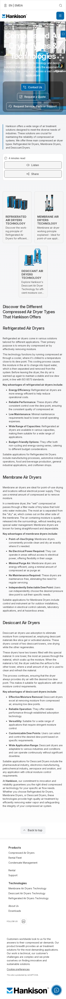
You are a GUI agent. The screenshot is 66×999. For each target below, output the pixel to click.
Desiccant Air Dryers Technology (26, 893)
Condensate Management (22, 862)
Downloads (14, 910)
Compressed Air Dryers (21, 852)
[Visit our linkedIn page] (23, 921)
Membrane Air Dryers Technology (27, 888)
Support (12, 875)
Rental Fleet (15, 857)
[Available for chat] (56, 990)
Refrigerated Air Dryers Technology (28, 898)
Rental (11, 870)
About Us (13, 905)
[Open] (60, 16)
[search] (60, 5)
